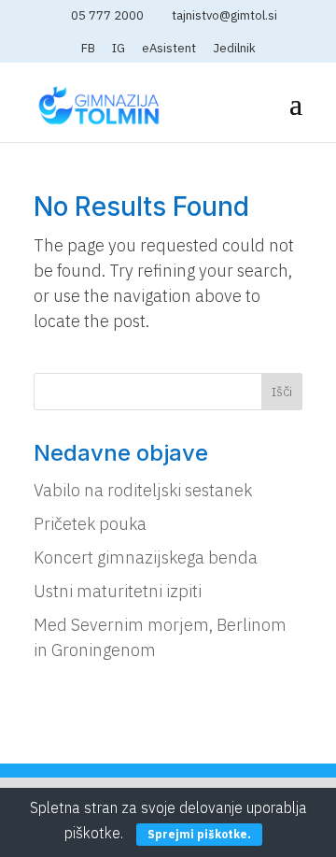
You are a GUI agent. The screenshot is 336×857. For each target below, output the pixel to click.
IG (118, 49)
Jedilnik (234, 49)
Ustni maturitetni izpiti (118, 591)
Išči (282, 391)
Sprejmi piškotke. (199, 834)
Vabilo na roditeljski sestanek (143, 490)
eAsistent (169, 49)
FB (88, 49)
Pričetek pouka (90, 524)
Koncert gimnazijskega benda (146, 557)
